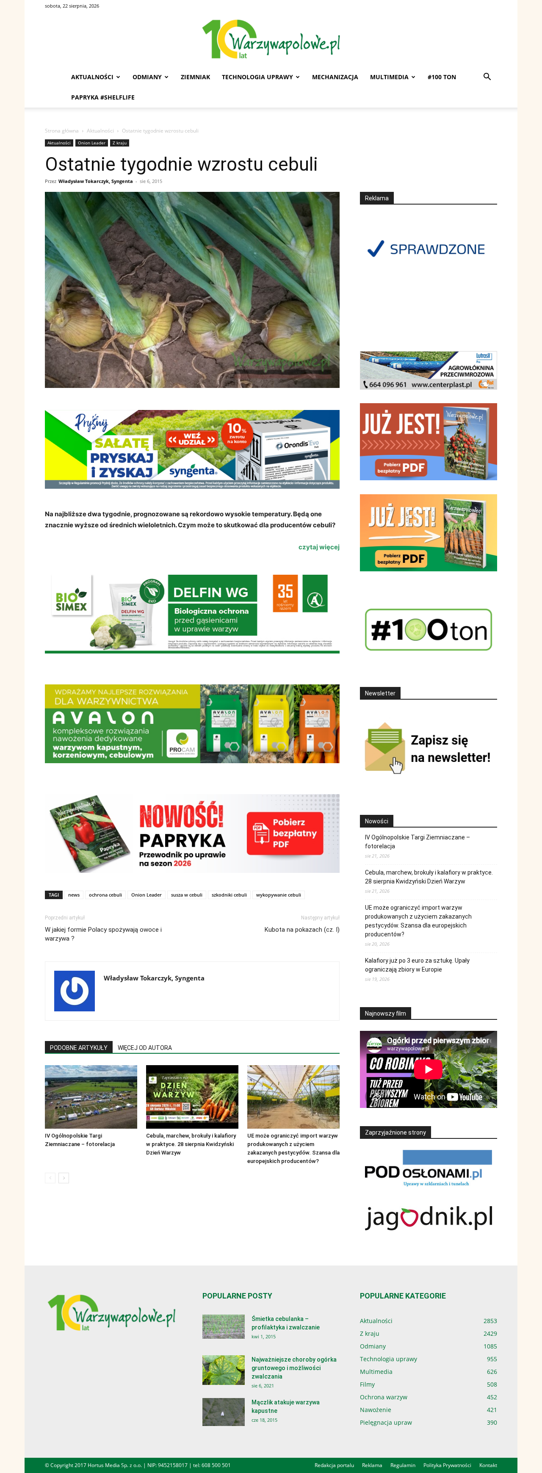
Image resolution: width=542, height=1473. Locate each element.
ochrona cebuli (105, 895)
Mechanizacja (335, 77)
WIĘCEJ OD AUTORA (145, 1047)
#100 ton (442, 77)
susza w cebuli (186, 895)
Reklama (372, 1465)
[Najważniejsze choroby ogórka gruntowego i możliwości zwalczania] (223, 1370)
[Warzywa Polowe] (271, 39)
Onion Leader (91, 143)
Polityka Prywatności (447, 1465)
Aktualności (92, 77)
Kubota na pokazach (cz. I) (302, 929)
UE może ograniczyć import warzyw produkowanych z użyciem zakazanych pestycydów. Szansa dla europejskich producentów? (418, 921)
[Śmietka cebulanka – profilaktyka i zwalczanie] (223, 1327)
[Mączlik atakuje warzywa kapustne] (223, 1412)
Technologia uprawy (257, 77)
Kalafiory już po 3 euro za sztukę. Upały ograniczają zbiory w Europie (417, 965)
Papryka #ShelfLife (103, 97)
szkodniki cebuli (229, 895)
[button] (487, 78)
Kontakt (488, 1465)
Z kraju (120, 143)
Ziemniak (195, 77)
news (74, 895)
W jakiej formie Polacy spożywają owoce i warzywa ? (103, 934)
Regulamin (402, 1465)
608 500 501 (216, 1465)
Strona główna (62, 130)
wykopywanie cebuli (278, 895)
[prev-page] (50, 1178)
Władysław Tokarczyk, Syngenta (95, 181)
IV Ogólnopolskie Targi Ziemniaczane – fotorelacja (417, 842)
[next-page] (63, 1178)
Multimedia (389, 77)
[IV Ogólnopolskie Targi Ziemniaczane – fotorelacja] (91, 1097)
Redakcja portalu (334, 1465)
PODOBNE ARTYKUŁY (79, 1047)
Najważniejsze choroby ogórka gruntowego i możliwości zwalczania (294, 1368)
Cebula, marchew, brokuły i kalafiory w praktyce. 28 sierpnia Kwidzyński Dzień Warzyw (191, 1144)
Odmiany (147, 77)
